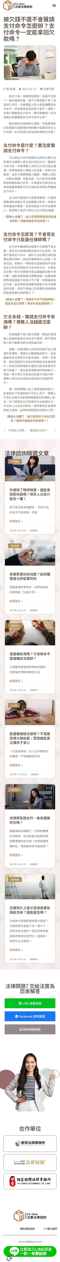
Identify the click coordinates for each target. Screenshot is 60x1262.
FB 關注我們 (50, 1228)
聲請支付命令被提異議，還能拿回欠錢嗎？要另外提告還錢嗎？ (30, 301)
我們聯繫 (25, 406)
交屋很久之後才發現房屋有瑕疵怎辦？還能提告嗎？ (30, 910)
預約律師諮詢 (27, 1228)
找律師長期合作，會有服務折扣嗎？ (30, 820)
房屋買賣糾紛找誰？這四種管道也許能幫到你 (30, 576)
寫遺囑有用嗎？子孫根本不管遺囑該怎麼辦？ (30, 656)
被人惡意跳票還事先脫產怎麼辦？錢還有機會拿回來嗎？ (32, 218)
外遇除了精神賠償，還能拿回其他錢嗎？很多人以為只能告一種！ (30, 494)
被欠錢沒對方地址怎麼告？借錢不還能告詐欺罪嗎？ (33, 418)
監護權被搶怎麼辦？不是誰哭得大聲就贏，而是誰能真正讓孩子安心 (30, 738)
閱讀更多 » (16, 521)
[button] (54, 5)
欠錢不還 (48, 89)
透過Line (11, 406)
